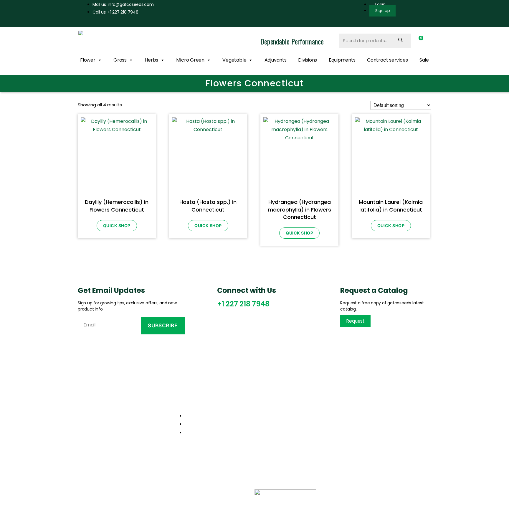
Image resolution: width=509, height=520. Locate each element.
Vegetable (234, 60)
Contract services (387, 60)
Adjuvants (276, 60)
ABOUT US (120, 493)
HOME (90, 493)
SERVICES (153, 493)
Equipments (342, 60)
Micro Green (190, 60)
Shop (267, 429)
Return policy (369, 419)
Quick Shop (116, 225)
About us (272, 419)
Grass (120, 60)
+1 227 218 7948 (243, 304)
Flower (87, 60)
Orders (362, 408)
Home (268, 408)
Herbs (151, 60)
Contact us (274, 439)
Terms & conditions (376, 429)
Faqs (359, 439)
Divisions (307, 60)
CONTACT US (215, 493)
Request (355, 321)
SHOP (182, 493)
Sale (424, 60)
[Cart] (419, 40)
